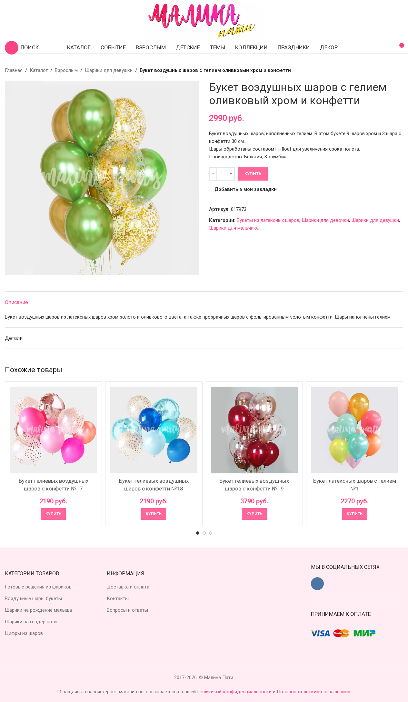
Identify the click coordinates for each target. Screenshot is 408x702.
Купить (252, 173)
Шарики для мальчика (234, 228)
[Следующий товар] (399, 70)
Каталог (39, 70)
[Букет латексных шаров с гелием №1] (354, 430)
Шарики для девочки (325, 220)
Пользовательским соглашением (314, 692)
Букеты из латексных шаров (268, 220)
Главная (14, 70)
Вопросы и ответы (127, 610)
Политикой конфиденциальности (235, 692)
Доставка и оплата (128, 587)
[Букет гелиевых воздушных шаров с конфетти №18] (153, 430)
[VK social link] (317, 583)
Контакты (118, 598)
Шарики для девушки (109, 70)
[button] (53, 514)
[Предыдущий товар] (384, 70)
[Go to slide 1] (197, 533)
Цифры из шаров (24, 633)
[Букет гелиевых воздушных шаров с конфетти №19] (254, 430)
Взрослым (66, 70)
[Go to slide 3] (210, 533)
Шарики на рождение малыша (38, 610)
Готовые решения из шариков (38, 587)
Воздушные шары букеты (33, 598)
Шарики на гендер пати (31, 622)
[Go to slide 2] (204, 533)
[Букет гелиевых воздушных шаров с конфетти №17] (53, 430)
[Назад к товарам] (391, 70)
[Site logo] (204, 21)
